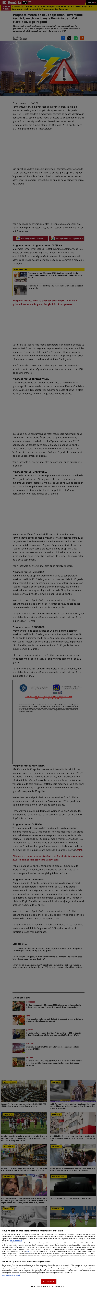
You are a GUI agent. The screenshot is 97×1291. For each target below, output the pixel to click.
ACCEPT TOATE (48, 1281)
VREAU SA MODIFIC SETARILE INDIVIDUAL (48, 1286)
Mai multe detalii (16, 1241)
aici (27, 1251)
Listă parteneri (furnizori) (11, 1275)
